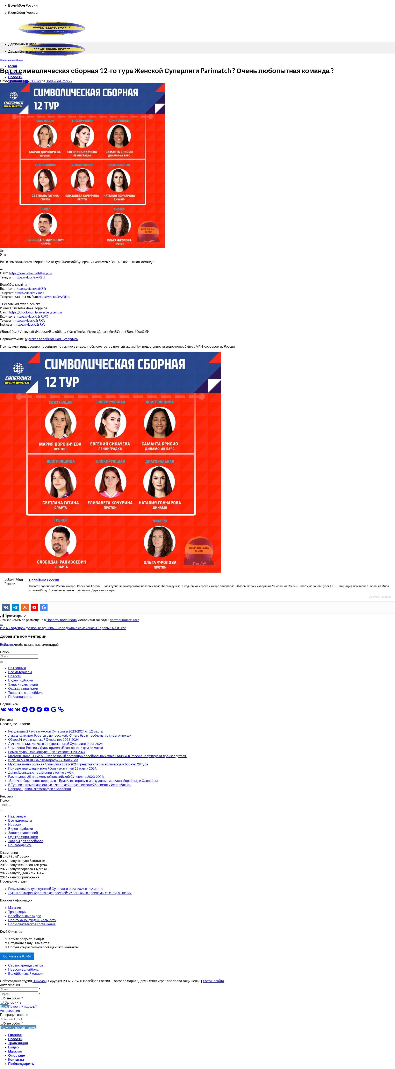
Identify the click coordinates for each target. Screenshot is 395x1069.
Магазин (14, 907)
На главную (17, 668)
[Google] (44, 607)
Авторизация (10, 1010)
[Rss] (25, 607)
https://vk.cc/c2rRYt (30, 324)
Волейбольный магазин (26, 973)
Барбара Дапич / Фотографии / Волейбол (39, 789)
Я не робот (13, 998)
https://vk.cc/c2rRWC (32, 316)
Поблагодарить (19, 697)
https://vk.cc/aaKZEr (31, 288)
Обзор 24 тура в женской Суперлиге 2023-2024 (43, 739)
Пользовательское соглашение (32, 924)
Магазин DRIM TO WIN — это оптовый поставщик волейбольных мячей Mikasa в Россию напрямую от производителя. (97, 756)
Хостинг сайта (213, 981)
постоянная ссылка (124, 620)
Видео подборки (20, 680)
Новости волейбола (11, 60)
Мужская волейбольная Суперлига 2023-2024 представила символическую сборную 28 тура (78, 764)
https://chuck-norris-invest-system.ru (35, 312)
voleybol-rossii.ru (380, 596)
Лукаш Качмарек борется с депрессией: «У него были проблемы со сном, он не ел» (70, 735)
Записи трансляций (23, 684)
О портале (16, 1055)
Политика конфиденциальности (32, 920)
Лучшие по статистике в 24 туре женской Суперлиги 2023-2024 (55, 743)
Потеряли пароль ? (22, 1006)
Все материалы (20, 672)
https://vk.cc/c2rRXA (30, 320)
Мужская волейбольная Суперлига (51, 339)
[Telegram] (15, 607)
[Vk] (6, 607)
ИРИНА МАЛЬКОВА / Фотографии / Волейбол (43, 760)
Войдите (6, 644)
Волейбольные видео (24, 916)
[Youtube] (34, 607)
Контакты (16, 1059)
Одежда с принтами (23, 688)
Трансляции (17, 912)
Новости (15, 77)
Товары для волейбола (25, 692)
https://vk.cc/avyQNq (54, 296)
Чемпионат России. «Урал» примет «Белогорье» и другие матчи (55, 748)
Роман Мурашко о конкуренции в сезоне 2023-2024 (46, 752)
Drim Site (39, 981)
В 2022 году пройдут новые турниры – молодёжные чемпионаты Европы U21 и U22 (63, 628)
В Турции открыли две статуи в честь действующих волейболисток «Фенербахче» (69, 785)
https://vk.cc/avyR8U (30, 277)
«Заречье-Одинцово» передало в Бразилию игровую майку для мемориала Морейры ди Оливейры (83, 781)
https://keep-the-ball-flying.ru (30, 273)
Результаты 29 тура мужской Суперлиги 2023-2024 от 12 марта (55, 731)
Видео (13, 1047)
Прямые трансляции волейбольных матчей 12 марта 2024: (52, 768)
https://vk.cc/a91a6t (29, 293)
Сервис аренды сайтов (25, 965)
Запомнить (13, 1002)
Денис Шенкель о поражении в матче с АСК (40, 772)
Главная (15, 1035)
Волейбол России (59, 81)
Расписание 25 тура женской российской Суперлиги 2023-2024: (56, 776)
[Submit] (1, 662)
